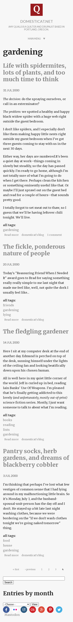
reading (9, 425)
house (7, 545)
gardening (11, 230)
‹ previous (30, 569)
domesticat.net (36, 21)
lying (7, 314)
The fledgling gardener (36, 331)
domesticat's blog (33, 235)
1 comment (54, 235)
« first (16, 569)
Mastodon (12, 615)
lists (6, 430)
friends (8, 305)
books (7, 420)
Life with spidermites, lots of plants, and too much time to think (34, 72)
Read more (11, 235)
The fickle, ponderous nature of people (34, 250)
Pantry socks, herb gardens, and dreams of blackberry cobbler (36, 458)
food (6, 540)
